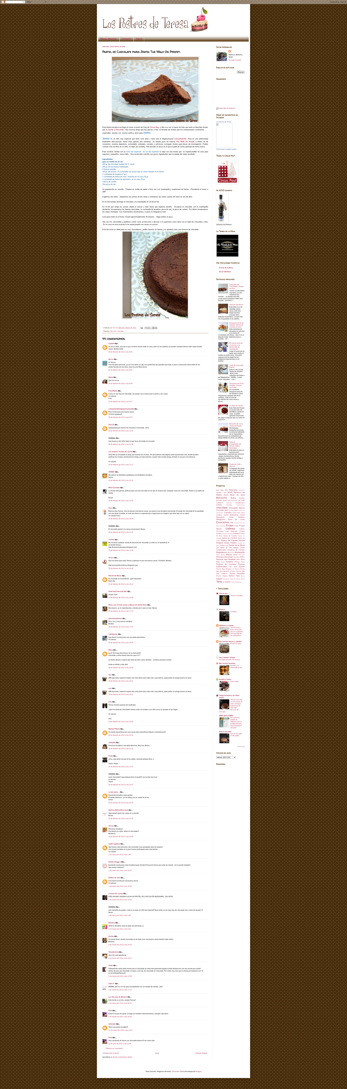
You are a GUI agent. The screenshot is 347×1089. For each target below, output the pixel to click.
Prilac (230, 566)
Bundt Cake (227, 500)
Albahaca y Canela (226, 625)
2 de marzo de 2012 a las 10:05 (120, 945)
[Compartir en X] (151, 328)
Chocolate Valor (222, 510)
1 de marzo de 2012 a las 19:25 (120, 900)
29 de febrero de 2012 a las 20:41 (120, 722)
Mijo (234, 557)
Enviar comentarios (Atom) (122, 1057)
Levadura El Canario (236, 550)
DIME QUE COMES (226, 716)
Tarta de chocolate (236, 595)
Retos (243, 576)
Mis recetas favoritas (227, 663)
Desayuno (220, 519)
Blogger (198, 1071)
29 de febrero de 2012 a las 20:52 (120, 735)
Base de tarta (237, 495)
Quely (235, 566)
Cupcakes (228, 513)
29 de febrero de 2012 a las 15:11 (120, 532)
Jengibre (222, 545)
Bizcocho (113, 331)
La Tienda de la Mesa (235, 545)
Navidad (231, 559)
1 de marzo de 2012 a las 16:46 (120, 886)
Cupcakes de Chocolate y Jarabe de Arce (236, 286)
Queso (242, 566)
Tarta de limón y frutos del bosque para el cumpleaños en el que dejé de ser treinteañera (236, 631)
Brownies (219, 500)
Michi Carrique (114, 488)
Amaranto (242, 490)
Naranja (219, 559)
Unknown (112, 1024)
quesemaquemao (115, 618)
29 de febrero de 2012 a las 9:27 (120, 402)
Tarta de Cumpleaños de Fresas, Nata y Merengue (235, 445)
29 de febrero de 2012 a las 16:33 (120, 598)
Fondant (236, 522)
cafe (239, 500)
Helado (226, 543)
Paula (110, 756)
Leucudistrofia (180, 139)
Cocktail (231, 510)
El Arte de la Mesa (226, 268)
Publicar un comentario (114, 1048)
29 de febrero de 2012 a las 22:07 (120, 785)
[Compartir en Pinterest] (156, 328)
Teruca (111, 558)
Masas (229, 554)
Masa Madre (220, 554)
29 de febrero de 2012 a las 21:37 (120, 767)
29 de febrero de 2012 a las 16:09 (120, 568)
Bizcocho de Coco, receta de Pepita (236, 425)
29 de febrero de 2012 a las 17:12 (120, 611)
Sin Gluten (237, 579)
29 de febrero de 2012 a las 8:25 (120, 370)
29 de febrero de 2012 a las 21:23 (120, 749)
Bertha (111, 936)
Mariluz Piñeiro (114, 729)
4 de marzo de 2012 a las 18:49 (120, 1017)
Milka (237, 557)
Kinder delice (234, 681)
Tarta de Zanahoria (236, 305)
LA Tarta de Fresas (236, 406)
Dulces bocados (225, 732)
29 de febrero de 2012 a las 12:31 (120, 480)
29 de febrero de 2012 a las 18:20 (120, 643)
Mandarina (231, 552)
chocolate (120, 331)
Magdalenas (221, 552)
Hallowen (236, 533)
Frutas (230, 525)
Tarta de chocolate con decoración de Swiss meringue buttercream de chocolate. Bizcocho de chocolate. (230, 706)
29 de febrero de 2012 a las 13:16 (120, 501)
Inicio (157, 1053)
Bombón (242, 498)
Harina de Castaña (230, 536)
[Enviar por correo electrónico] (145, 328)
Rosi (110, 1011)
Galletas (230, 528)
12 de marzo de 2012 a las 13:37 (120, 1030)
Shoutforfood (113, 952)
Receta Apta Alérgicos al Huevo (227, 569)
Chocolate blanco (237, 508)
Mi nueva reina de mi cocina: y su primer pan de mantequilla (236, 346)
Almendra (233, 490)
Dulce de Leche (236, 519)
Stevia (243, 579)
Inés (110, 702)
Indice (139, 38)
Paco (110, 508)
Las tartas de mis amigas (227, 548)
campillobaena (240, 503)
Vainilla (227, 582)
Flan (231, 523)
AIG (226, 490)
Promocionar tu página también (226, 149)
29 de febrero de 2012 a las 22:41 (120, 818)
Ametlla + (219, 492)
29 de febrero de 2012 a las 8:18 (120, 352)
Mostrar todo (241, 746)
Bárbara (111, 923)
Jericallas (233, 611)
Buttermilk (234, 500)
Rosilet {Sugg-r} (114, 862)
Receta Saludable (237, 573)
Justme (111, 540)
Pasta (223, 562)
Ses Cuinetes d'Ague (227, 658)
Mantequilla (240, 552)
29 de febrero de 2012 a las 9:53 (120, 417)
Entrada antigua (201, 1053)
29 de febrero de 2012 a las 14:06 (120, 519)
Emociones (222, 522)
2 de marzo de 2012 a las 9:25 (119, 929)
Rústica (222, 609)
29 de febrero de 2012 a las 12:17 (120, 465)
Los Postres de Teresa (223, 122)
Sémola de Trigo (228, 579)
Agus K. (111, 983)
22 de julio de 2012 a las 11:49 (119, 1044)
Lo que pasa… (113, 792)
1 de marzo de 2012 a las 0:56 (119, 855)
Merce (110, 359)
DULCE (111, 425)
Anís (225, 492)
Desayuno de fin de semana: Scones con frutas (236, 385)
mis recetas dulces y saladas (230, 641)
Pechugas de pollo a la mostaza (229, 659)
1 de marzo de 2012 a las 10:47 (120, 870)
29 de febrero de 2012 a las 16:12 (120, 584)
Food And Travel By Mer (117, 591)
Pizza (243, 562)
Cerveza (229, 505)
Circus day (223, 593)
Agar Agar (220, 490)
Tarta (219, 581)
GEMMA (111, 472)
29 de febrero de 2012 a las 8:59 (120, 383)
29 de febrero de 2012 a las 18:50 (120, 668)
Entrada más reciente (111, 1053)
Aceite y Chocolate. (116, 130)
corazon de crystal (115, 894)
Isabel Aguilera (114, 844)
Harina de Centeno (229, 538)
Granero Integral (227, 533)
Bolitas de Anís (114, 878)
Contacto (126, 38)
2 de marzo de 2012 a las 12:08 (120, 976)
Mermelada (228, 557)
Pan (218, 562)
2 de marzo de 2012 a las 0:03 (119, 915)
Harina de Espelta (229, 540)
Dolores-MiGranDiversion (118, 810)
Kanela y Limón (225, 679)
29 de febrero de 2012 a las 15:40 (120, 550)
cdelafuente (113, 634)
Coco (236, 510)
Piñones (237, 562)
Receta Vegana (221, 576)
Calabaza (229, 503)
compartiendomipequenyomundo (121, 409)
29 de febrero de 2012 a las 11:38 (120, 444)
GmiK (110, 965)
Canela (219, 505)
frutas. (236, 526)
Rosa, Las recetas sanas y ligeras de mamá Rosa (127, 605)
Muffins (242, 557)
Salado (219, 579)
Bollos (233, 498)
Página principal (108, 38)
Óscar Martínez (225, 272)
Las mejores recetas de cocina (120, 452)
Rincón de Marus (114, 576)
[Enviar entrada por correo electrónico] (141, 328)
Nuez (243, 559)
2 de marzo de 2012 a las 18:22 (120, 1003)
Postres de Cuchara (226, 564)
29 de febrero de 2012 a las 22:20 (120, 803)
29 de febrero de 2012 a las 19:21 (120, 681)
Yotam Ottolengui (236, 582)
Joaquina (111, 742)
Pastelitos (229, 562)
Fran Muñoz (112, 391)
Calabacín (219, 503)
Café (243, 500)
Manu (110, 650)
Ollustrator (175, 1071)
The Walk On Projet (185, 142)
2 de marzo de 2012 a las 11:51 (120, 958)
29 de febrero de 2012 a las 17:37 (120, 627)
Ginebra (218, 533)
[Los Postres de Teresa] (224, 147)
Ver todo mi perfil (235, 60)
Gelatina (242, 531)
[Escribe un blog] (148, 328)
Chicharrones (240, 505)
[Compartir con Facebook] (153, 328)
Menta (235, 554)
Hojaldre (233, 543)
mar (110, 675)
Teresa (111, 826)
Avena (226, 495)
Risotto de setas (235, 643)
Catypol (111, 343)
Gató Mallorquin (231, 531)
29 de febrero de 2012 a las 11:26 (120, 431)
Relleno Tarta (234, 576)
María (110, 377)
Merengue (220, 557)
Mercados (242, 554)
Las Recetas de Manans (117, 997)
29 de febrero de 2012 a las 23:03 (120, 837)
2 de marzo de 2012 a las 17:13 (120, 990)
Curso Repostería (231, 515)
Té (223, 582)
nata (226, 559)
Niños (238, 559)
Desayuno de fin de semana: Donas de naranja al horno (236, 325)
